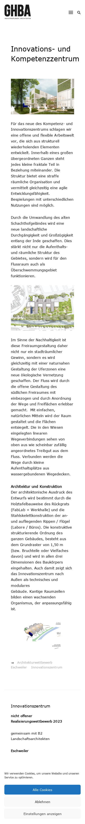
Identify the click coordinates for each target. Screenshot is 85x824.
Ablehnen (42, 802)
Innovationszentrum (46, 667)
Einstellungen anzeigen (43, 814)
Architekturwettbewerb (34, 662)
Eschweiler (19, 667)
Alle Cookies (42, 790)
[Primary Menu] (71, 12)
